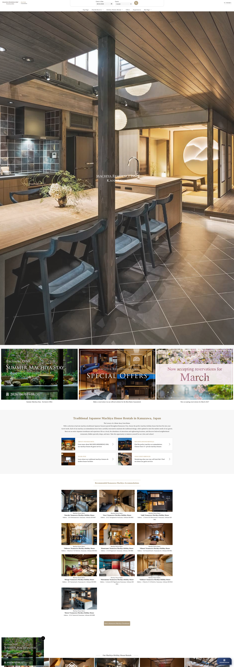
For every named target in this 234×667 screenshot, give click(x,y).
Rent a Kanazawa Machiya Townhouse (117, 623)
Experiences (137, 10)
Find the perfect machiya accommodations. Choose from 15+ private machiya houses (148, 444)
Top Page (86, 10)
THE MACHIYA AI (224, 662)
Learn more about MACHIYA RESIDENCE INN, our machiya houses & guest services (93, 444)
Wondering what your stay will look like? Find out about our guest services (150, 459)
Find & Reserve (97, 10)
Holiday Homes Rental (113, 10)
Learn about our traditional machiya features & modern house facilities (93, 459)
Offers (128, 10)
